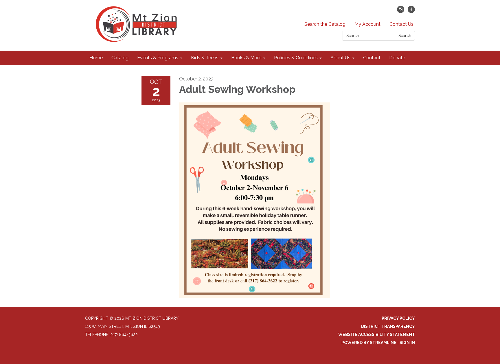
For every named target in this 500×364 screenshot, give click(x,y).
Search (404, 35)
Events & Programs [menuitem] (157, 57)
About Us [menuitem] (340, 57)
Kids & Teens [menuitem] (204, 57)
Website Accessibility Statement (376, 334)
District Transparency (388, 326)
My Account (367, 24)
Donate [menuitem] (397, 57)
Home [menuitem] (96, 57)
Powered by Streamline (368, 342)
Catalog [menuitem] (119, 57)
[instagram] (400, 11)
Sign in (407, 342)
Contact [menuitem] (371, 57)
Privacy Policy (398, 318)
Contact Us (401, 24)
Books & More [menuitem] (246, 57)
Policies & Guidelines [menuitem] (296, 57)
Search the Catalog (324, 24)
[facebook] (411, 11)
